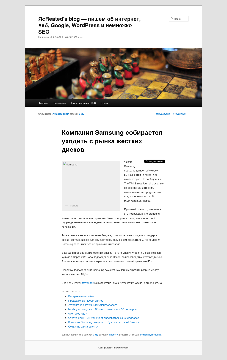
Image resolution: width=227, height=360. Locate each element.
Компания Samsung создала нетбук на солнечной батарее (104, 322)
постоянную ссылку (150, 334)
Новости (113, 334)
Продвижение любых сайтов (85, 300)
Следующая (181, 113)
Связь (104, 103)
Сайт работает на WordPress (113, 347)
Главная (43, 103)
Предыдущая (162, 113)
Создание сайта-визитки (83, 326)
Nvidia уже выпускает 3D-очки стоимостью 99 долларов (102, 309)
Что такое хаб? (77, 313)
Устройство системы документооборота (92, 305)
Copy (81, 113)
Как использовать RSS (83, 103)
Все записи (60, 103)
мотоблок (88, 283)
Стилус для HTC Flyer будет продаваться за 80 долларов (103, 318)
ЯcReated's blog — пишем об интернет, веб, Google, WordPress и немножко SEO (89, 25)
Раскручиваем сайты (81, 296)
